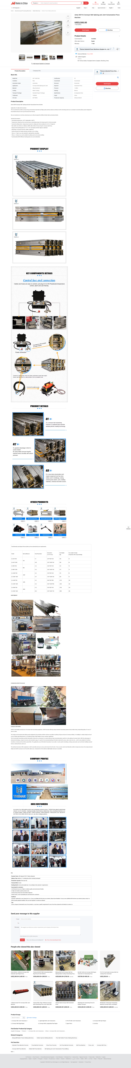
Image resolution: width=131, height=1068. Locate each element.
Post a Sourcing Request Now (53, 940)
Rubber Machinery (36, 10)
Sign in (118, 4)
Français (46, 1058)
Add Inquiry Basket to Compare (41, 63)
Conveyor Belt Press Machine (19, 1049)
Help (93, 8)
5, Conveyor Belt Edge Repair (17, 1023)
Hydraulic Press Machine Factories (20, 1045)
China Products (36, 1057)
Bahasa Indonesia (107, 1058)
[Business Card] (118, 77)
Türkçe (95, 1058)
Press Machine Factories (37, 1045)
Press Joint (91, 1045)
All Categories (16, 8)
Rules (119, 8)
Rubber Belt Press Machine (35, 1049)
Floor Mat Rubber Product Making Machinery (66, 1038)
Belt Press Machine (80, 1045)
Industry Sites (75, 1057)
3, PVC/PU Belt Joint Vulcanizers (73, 1020)
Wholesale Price (67, 1057)
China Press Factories (51, 1045)
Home (12, 10)
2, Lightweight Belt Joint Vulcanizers (46, 1020)
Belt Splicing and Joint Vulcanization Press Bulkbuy (57, 1049)
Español (35, 1058)
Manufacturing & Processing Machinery (23, 10)
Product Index (92, 1057)
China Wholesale (59, 1057)
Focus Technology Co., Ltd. (55, 1062)
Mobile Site (98, 1057)
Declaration (81, 1062)
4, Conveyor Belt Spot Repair (99, 1020)
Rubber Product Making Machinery (49, 10)
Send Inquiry (85, 30)
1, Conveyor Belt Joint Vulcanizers (19, 1020)
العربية (73, 1058)
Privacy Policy (88, 1062)
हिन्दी (86, 1058)
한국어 (77, 1058)
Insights (103, 1057)
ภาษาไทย (90, 1058)
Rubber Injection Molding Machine (45, 1038)
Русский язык (52, 1058)
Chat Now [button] (110, 30)
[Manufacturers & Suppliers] (19, 3)
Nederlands (68, 1058)
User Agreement (74, 1062)
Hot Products (28, 1057)
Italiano (58, 1058)
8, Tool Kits (95, 1023)
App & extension (101, 8)
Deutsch (62, 1058)
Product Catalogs (32, 1017)
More (12, 1051)
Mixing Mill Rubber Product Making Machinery (23, 1038)
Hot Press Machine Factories (66, 1045)
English (30, 1058)
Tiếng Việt (100, 1058)
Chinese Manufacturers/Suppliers (47, 1057)
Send (22, 940)
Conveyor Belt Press (101, 1045)
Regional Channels (83, 1057)
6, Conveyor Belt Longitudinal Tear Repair (47, 1023)
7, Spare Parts (69, 1023)
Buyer (85, 8)
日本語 (82, 1058)
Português (40, 1058)
